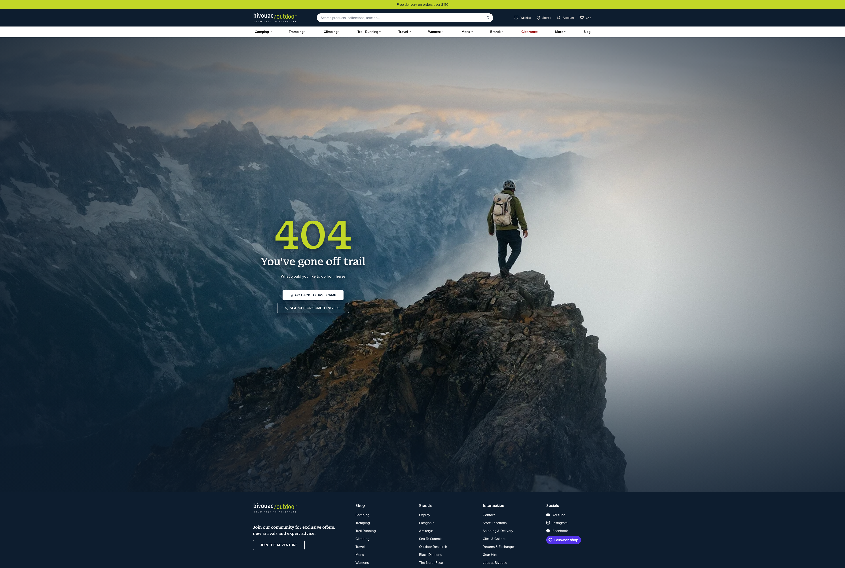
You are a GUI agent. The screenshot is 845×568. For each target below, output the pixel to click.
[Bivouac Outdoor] (275, 17)
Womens (435, 31)
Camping (262, 31)
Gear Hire (490, 554)
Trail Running (367, 31)
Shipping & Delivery (498, 530)
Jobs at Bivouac (495, 562)
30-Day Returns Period (422, 4)
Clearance (529, 31)
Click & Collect (494, 538)
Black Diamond (430, 554)
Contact (489, 514)
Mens (465, 31)
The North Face (431, 562)
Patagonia (426, 522)
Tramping (296, 31)
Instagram (560, 522)
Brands (495, 31)
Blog (587, 31)
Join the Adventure (278, 544)
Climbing (331, 31)
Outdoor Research (433, 546)
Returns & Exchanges (499, 546)
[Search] (488, 17)
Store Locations (495, 522)
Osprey (424, 514)
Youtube (559, 514)
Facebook (560, 530)
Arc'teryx (426, 530)
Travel (403, 31)
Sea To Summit (430, 538)
